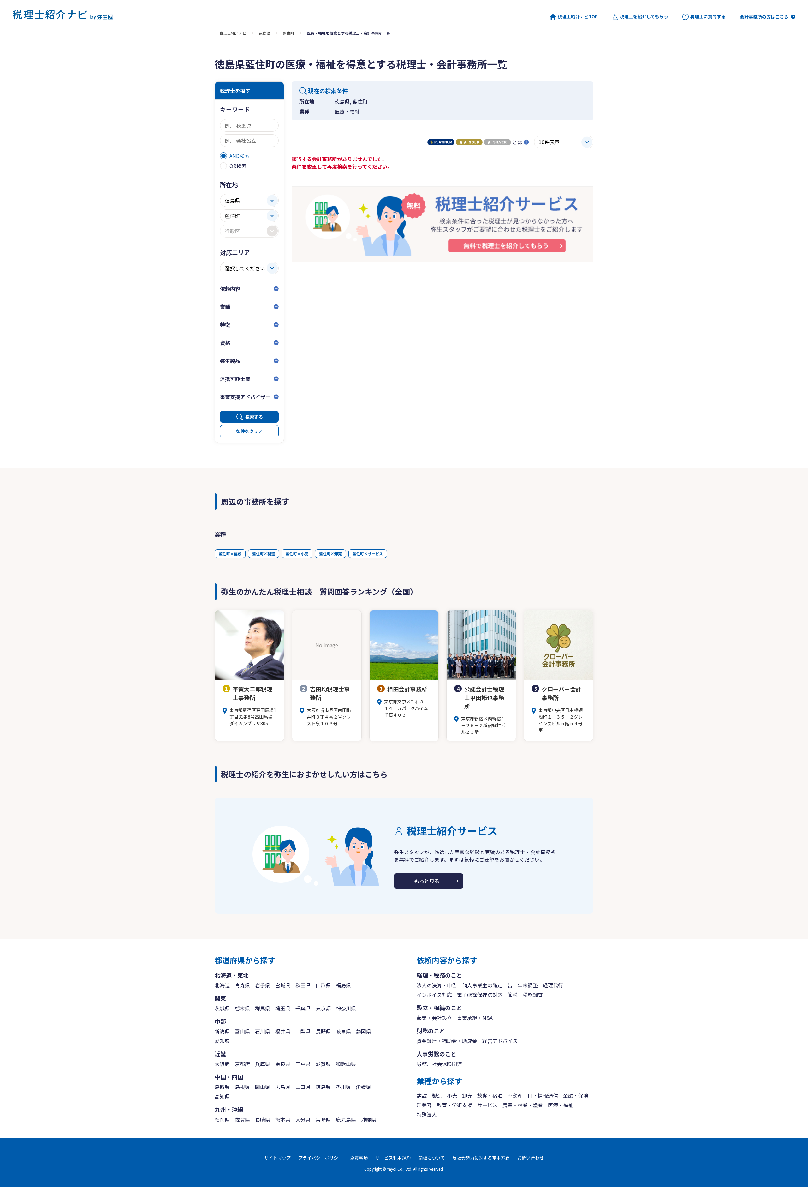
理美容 (424, 1105)
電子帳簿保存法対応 (479, 994)
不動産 (515, 1095)
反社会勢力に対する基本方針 (481, 1157)
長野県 (323, 1031)
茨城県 (222, 1008)
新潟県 (222, 1031)
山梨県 (303, 1031)
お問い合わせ (530, 1157)
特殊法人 (427, 1114)
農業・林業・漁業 (522, 1105)
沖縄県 (368, 1119)
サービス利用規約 (393, 1157)
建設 (422, 1095)
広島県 (282, 1087)
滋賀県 (323, 1064)
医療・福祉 (560, 1105)
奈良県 (282, 1064)
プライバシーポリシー (320, 1157)
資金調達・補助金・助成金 (447, 1041)
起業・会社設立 (434, 1017)
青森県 (242, 985)
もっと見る (426, 881)
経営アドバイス (500, 1041)
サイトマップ (277, 1157)
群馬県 (262, 1008)
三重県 (303, 1064)
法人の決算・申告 (437, 985)
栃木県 (242, 1008)
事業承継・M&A (475, 1017)
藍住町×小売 (297, 553)
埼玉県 (282, 1008)
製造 (437, 1095)
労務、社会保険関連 (439, 1064)
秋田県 (303, 985)
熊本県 (282, 1119)
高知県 (222, 1096)
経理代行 (553, 985)
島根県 (242, 1087)
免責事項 (359, 1157)
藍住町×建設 (230, 553)
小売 (452, 1095)
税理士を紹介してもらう (644, 17)
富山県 (242, 1031)
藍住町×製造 (263, 553)
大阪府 (222, 1064)
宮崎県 (323, 1119)
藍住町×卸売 (330, 553)
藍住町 (288, 33)
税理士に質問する (708, 17)
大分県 (303, 1119)
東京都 (323, 1008)
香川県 (343, 1087)
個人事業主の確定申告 (487, 985)
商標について (431, 1157)
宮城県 (282, 985)
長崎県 (262, 1119)
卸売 (467, 1095)
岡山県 (262, 1087)
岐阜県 (343, 1031)
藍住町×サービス (368, 553)
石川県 (262, 1031)
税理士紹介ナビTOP (578, 17)
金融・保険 (575, 1095)
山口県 (303, 1087)
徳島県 (264, 33)
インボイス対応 (434, 994)
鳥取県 (222, 1087)
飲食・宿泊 (489, 1095)
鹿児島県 (346, 1119)
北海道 (222, 985)
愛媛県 (363, 1087)
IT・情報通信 (543, 1095)
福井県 (282, 1031)
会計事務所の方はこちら (764, 17)
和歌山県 (346, 1064)
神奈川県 (346, 1008)
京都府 (242, 1064)
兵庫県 (262, 1064)
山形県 (323, 985)
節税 (513, 994)
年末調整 (528, 985)
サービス (487, 1105)
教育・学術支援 (454, 1105)
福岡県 (222, 1119)
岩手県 (262, 985)
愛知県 (222, 1041)
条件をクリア (249, 431)
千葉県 (303, 1008)
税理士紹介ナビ (233, 33)
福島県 (343, 985)
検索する (254, 416)
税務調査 (533, 994)
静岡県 (363, 1031)
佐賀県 (242, 1119)
